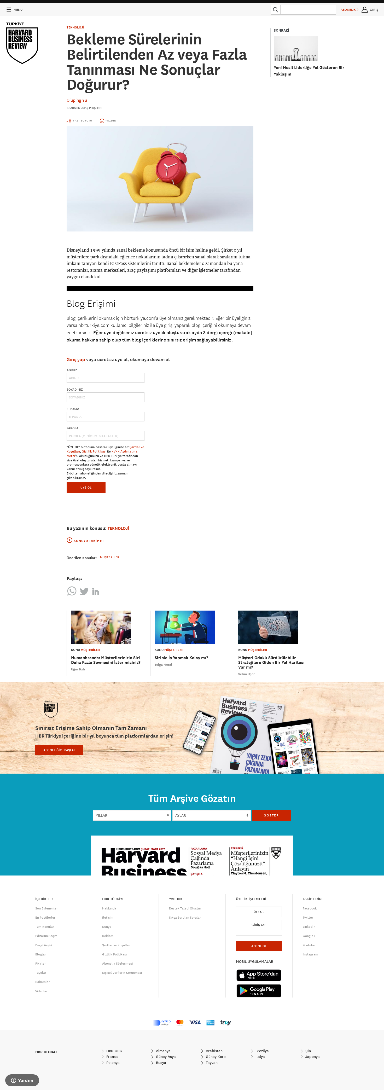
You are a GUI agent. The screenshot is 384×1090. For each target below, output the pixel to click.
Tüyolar (40, 973)
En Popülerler (45, 917)
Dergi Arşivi (43, 945)
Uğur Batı (78, 669)
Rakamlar (42, 982)
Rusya (160, 1062)
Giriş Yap (259, 925)
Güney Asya (165, 1056)
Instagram (310, 954)
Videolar (41, 991)
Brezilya (261, 1050)
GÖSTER (271, 815)
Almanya (163, 1050)
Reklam (108, 936)
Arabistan (214, 1050)
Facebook (310, 908)
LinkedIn (309, 927)
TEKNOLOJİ (75, 27)
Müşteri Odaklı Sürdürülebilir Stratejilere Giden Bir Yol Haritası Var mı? (271, 662)
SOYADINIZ (75, 389)
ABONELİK (349, 10)
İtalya (259, 1056)
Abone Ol (258, 946)
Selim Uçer (246, 674)
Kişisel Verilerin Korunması (122, 973)
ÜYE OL (86, 487)
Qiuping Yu (77, 100)
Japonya (312, 1056)
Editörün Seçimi (46, 936)
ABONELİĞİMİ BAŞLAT (59, 750)
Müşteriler (109, 557)
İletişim (107, 917)
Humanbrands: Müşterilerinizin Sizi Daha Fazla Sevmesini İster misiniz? (106, 660)
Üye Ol (259, 912)
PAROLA (72, 428)
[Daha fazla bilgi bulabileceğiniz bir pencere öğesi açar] (22, 1080)
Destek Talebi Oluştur (185, 908)
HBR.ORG (113, 1050)
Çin (307, 1050)
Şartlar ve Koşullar (116, 945)
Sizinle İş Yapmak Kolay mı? (181, 657)
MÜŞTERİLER (90, 650)
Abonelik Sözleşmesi (117, 963)
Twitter (308, 917)
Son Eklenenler (46, 908)
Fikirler (40, 963)
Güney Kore (215, 1056)
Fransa (111, 1056)
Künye (106, 927)
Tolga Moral (163, 665)
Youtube (309, 945)
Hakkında (109, 908)
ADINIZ (72, 370)
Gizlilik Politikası (94, 451)
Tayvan (211, 1062)
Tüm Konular (44, 927)
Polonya (112, 1062)
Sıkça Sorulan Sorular (185, 917)
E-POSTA (73, 409)
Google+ (309, 936)
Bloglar (40, 954)
